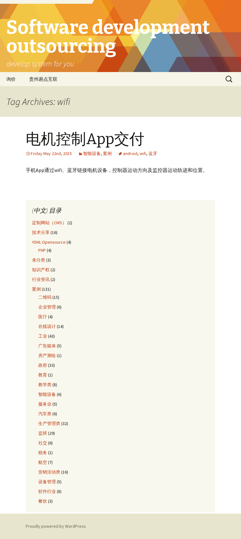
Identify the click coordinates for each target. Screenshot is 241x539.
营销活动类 (49, 472)
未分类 (38, 260)
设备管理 (47, 482)
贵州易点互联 (43, 79)
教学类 (44, 384)
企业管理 (47, 307)
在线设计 (47, 326)
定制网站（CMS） (49, 222)
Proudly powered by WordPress (56, 526)
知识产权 (41, 269)
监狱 (42, 433)
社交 (42, 443)
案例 (107, 153)
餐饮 (42, 501)
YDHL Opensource (49, 242)
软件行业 (47, 491)
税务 (42, 452)
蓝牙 (152, 153)
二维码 (44, 297)
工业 (42, 336)
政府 (42, 365)
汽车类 (44, 414)
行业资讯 (41, 279)
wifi (143, 153)
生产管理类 (49, 423)
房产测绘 (47, 355)
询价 (11, 79)
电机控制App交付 (85, 139)
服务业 (44, 404)
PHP (42, 250)
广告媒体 (47, 346)
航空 (42, 462)
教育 (42, 375)
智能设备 (92, 153)
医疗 (42, 316)
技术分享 (41, 232)
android (130, 153)
